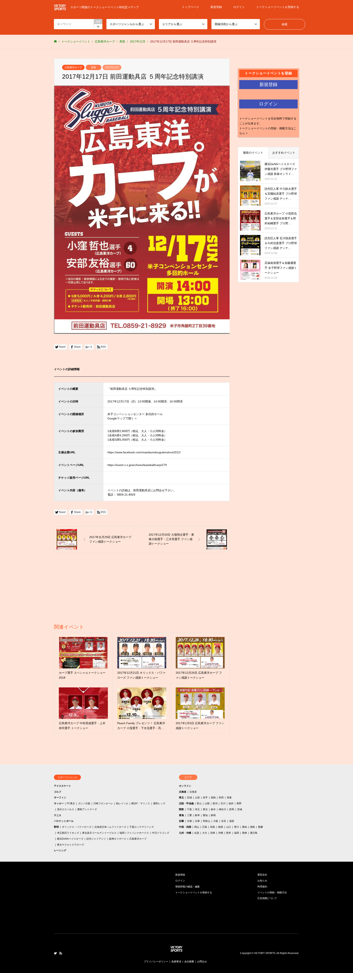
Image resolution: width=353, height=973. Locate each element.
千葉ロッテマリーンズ (141, 827)
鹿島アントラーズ (87, 809)
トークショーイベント (75, 41)
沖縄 (220, 832)
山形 (197, 797)
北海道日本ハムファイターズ (110, 827)
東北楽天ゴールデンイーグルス (99, 832)
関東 (181, 809)
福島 (213, 797)
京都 (189, 821)
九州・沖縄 (185, 832)
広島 (204, 827)
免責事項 (176, 961)
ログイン (239, 7)
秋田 (221, 797)
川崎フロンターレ (103, 803)
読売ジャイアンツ (96, 838)
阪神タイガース (117, 838)
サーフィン (60, 797)
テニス (57, 815)
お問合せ (202, 961)
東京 (205, 809)
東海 (181, 815)
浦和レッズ (159, 803)
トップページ (190, 7)
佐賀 (196, 832)
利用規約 (262, 886)
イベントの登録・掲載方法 (272, 892)
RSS (60, 953)
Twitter (55, 953)
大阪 (215, 821)
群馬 (231, 809)
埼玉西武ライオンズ (68, 832)
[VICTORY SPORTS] (176, 952)
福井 (231, 803)
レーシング (60, 850)
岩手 (205, 797)
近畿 (181, 821)
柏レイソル (122, 803)
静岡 (213, 815)
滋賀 (231, 821)
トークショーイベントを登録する (277, 7)
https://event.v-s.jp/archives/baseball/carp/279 (137, 465)
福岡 (236, 832)
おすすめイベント (283, 152)
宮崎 (212, 832)
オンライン (185, 785)
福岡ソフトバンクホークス (134, 832)
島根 (220, 827)
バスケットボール (64, 821)
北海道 (182, 791)
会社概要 (189, 961)
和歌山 (206, 821)
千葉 (189, 809)
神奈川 (222, 809)
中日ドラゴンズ (160, 832)
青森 (229, 797)
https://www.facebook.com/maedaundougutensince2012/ (144, 452)
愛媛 (260, 827)
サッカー (59, 803)
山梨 (207, 803)
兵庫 (197, 821)
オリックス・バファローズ (76, 827)
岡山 (196, 827)
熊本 (228, 832)
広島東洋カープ (73, 67)
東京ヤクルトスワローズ (70, 844)
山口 (228, 827)
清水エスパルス (65, 809)
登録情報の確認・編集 (187, 886)
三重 (189, 815)
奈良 (223, 821)
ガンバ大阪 (84, 803)
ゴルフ (57, 791)
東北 (181, 797)
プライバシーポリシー (156, 961)
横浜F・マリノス (140, 803)
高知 (244, 827)
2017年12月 (112, 67)
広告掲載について (267, 898)
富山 (199, 803)
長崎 (244, 832)
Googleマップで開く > (121, 418)
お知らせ (262, 880)
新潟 (215, 803)
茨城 (239, 809)
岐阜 (197, 815)
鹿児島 (253, 832)
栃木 (213, 809)
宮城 (189, 797)
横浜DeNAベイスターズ (70, 838)
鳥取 (93, 67)
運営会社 (262, 874)
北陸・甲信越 (186, 803)
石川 (223, 803)
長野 (239, 803)
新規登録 (216, 7)
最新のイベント (253, 152)
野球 (56, 827)
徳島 (252, 827)
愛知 (205, 815)
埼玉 (197, 809)
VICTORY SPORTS (264, 953)
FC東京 (71, 803)
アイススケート (62, 785)
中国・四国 (185, 827)
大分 (204, 832)
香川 (236, 827)
